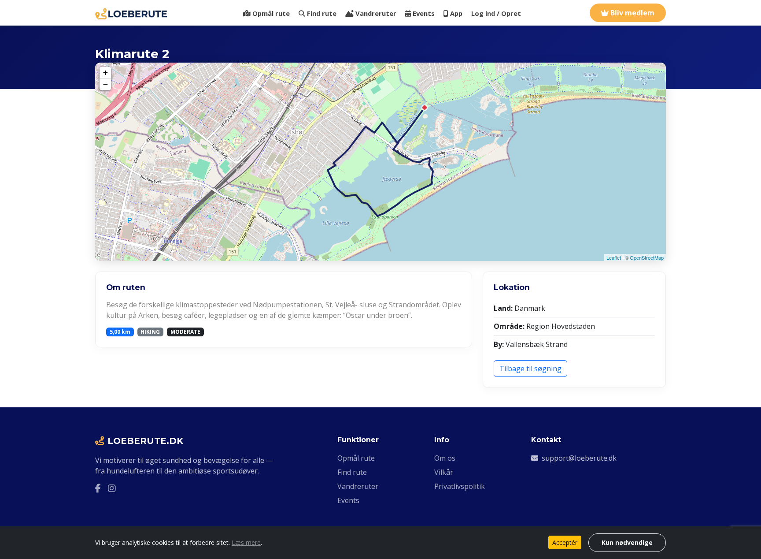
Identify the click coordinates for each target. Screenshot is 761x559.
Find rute (321, 13)
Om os (444, 458)
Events (424, 13)
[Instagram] (112, 488)
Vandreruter (375, 13)
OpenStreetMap (647, 257)
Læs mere (246, 542)
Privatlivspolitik (459, 486)
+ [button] (105, 72)
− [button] (105, 84)
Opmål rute (271, 13)
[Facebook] (98, 488)
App (456, 13)
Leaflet (613, 257)
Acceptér (564, 542)
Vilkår (443, 472)
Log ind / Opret (496, 13)
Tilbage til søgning (530, 368)
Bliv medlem (632, 13)
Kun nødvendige (627, 542)
